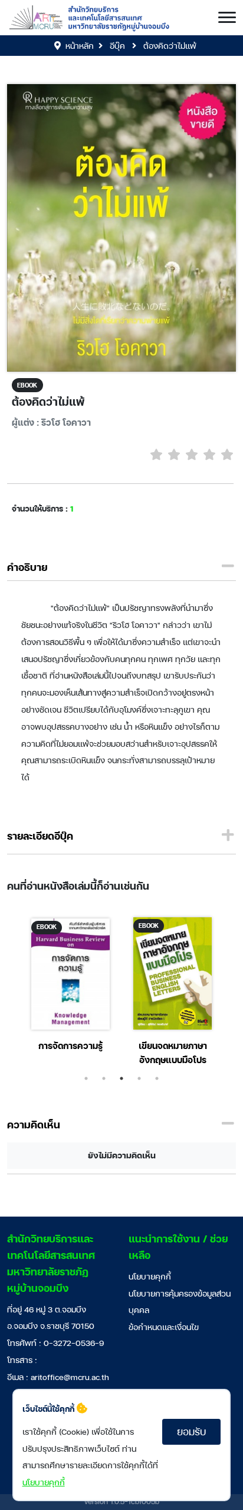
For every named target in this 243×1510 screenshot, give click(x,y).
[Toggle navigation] (227, 17)
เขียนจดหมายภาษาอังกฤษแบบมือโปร (173, 1052)
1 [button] (86, 1078)
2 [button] (104, 1078)
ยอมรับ (191, 1431)
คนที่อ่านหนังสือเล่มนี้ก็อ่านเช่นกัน (78, 886)
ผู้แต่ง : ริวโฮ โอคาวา (51, 422)
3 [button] (121, 1078)
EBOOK (27, 385)
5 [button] (157, 1078)
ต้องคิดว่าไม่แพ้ (48, 402)
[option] (70, 987)
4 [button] (139, 1078)
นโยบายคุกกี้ (150, 1276)
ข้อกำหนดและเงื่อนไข (164, 1326)
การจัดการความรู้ (70, 1045)
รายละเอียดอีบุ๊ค (40, 836)
